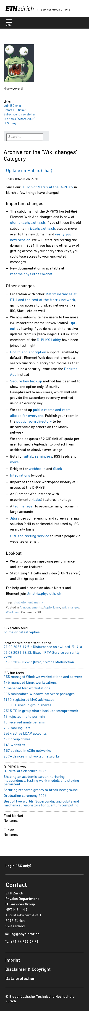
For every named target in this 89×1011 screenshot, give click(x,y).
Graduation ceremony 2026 (25, 796)
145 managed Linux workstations (30, 683)
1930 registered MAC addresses (29, 700)
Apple (47, 607)
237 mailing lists (17, 728)
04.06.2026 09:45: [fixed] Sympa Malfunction (39, 662)
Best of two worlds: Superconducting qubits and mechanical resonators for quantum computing (41, 803)
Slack (57, 469)
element (27, 602)
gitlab (28, 457)
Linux (56, 607)
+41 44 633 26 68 (24, 942)
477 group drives (17, 739)
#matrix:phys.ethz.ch (44, 594)
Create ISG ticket (15, 110)
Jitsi (13, 518)
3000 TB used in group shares (27, 705)
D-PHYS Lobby (49, 340)
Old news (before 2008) (19, 119)
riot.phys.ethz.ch (41, 229)
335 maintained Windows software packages (39, 694)
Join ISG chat (12, 106)
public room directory (34, 422)
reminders (43, 457)
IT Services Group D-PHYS (54, 9)
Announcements (31, 607)
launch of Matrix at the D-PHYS (47, 187)
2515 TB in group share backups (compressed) (41, 711)
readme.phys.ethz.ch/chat (31, 274)
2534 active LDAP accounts (25, 734)
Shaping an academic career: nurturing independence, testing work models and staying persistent (41, 781)
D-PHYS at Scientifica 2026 (25, 771)
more (14, 462)
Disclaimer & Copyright (28, 969)
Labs (37, 500)
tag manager (23, 506)
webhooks (37, 469)
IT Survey (10, 123)
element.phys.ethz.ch (27, 223)
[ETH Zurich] (19, 9)
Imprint (12, 960)
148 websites (14, 745)
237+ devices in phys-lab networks (32, 756)
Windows (12, 612)
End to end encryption (28, 352)
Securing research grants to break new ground (41, 790)
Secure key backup (26, 381)
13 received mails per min (24, 722)
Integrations (20, 475)
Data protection (20, 978)
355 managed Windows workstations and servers (43, 677)
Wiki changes (70, 607)
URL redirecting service (29, 536)
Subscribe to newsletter (19, 114)
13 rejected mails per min (24, 717)
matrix (38, 602)
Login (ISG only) (18, 866)
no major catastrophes (22, 632)
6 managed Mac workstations (27, 688)
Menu (8, 25)
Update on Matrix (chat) (29, 171)
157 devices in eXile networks (27, 751)
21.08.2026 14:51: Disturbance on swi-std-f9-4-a (43, 647)
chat (17, 602)
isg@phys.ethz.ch (24, 934)
